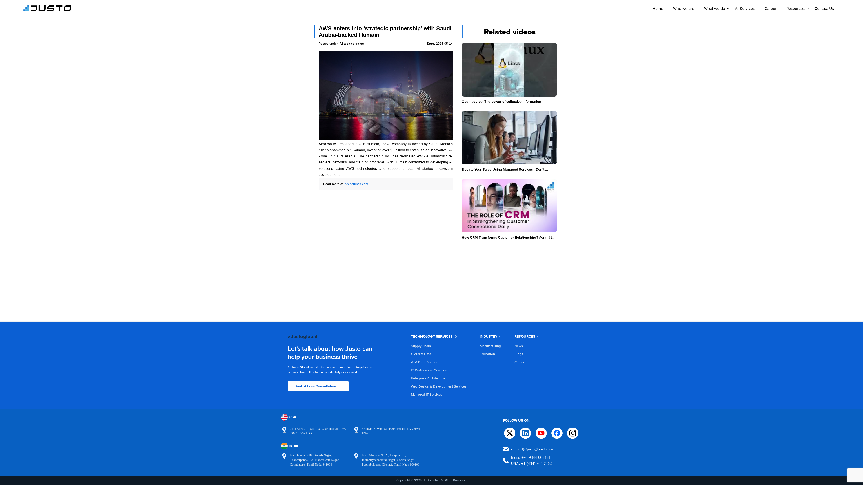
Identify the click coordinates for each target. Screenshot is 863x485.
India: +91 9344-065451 (530, 457)
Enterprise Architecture (428, 378)
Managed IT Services (426, 394)
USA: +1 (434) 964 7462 (531, 463)
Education (487, 354)
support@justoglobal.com (532, 449)
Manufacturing (490, 346)
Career (770, 8)
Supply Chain (421, 346)
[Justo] (46, 11)
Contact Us (824, 8)
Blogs (518, 354)
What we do (714, 8)
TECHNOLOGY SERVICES (432, 336)
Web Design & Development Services (438, 386)
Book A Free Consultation (315, 386)
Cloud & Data (421, 354)
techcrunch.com (356, 184)
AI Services (745, 8)
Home (657, 8)
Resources (795, 8)
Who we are (683, 8)
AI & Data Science (424, 362)
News (518, 346)
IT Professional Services (429, 370)
